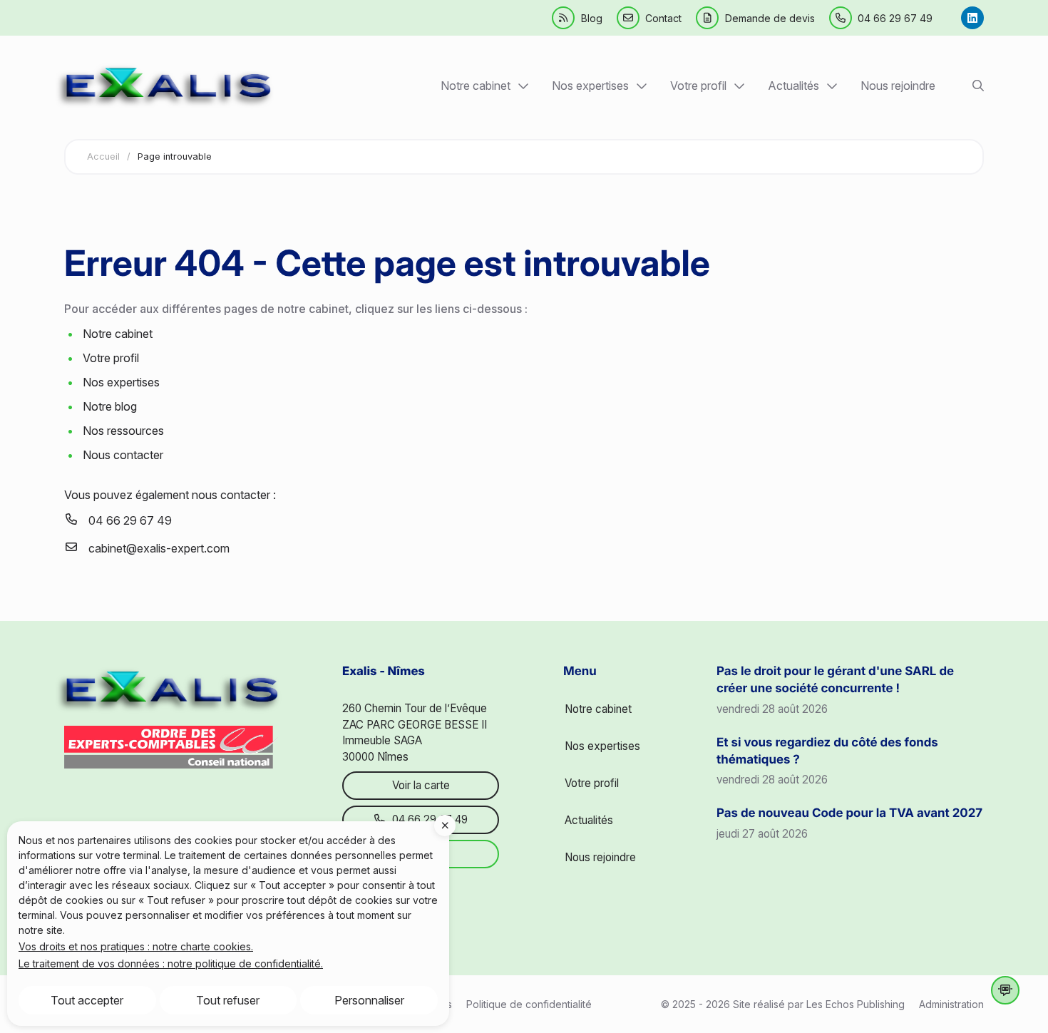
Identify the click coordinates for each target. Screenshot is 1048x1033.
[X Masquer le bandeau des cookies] (445, 825)
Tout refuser (228, 1000)
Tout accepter (87, 1000)
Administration (951, 1004)
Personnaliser (369, 1000)
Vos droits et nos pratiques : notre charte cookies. (136, 946)
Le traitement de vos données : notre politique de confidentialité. (171, 963)
